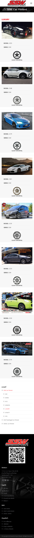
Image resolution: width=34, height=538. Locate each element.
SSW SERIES (7, 508)
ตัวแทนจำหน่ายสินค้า (9, 498)
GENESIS (7, 405)
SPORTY (7, 412)
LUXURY (7, 409)
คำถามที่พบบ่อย (7, 521)
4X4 (6, 394)
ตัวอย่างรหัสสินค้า (8, 526)
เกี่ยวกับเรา (6, 491)
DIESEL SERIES (7, 513)
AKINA (7, 398)
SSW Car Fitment (8, 390)
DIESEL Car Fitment (9, 423)
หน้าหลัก (6, 488)
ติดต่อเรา (6, 501)
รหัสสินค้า (6, 524)
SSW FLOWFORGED (9, 511)
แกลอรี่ (5, 493)
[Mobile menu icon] (31, 3)
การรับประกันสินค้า (8, 529)
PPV (6, 416)
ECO (6, 401)
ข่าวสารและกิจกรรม (9, 496)
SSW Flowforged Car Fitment (11, 420)
